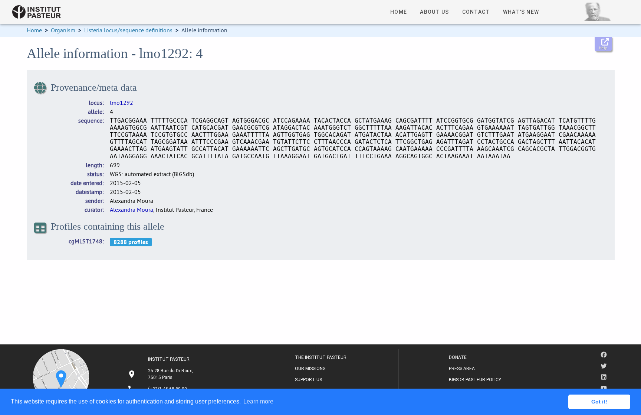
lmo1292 (121, 102)
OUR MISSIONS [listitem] (310, 368)
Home (34, 30)
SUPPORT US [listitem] (308, 379)
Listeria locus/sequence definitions (128, 30)
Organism (63, 30)
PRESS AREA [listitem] (462, 368)
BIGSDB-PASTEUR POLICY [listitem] (475, 379)
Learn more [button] (258, 401)
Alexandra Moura (131, 209)
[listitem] (161, 374)
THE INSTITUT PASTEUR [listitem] (320, 357)
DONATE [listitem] (458, 357)
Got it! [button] (599, 402)
